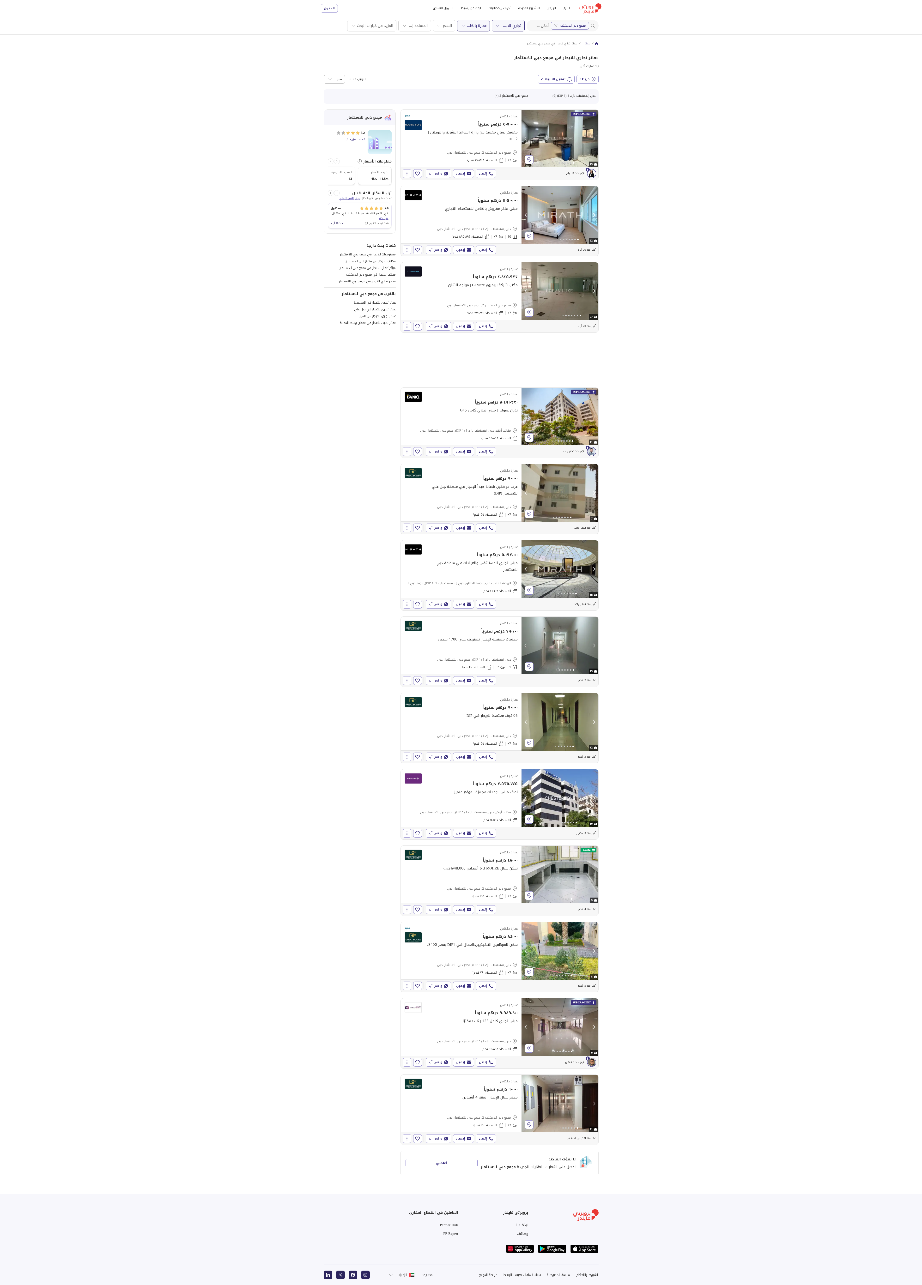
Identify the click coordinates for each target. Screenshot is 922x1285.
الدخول (329, 8)
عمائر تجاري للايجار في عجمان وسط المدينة (368, 323)
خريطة (585, 79)
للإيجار (552, 8)
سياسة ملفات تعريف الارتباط (522, 1275)
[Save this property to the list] (417, 173)
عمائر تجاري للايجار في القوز (378, 316)
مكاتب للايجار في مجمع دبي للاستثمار (371, 261)
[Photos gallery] (560, 138)
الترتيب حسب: (357, 79)
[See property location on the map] (529, 159)
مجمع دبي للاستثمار (573, 26)
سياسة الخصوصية (558, 1275)
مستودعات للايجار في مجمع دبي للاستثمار (368, 254)
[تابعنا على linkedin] (328, 1275)
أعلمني (441, 1163)
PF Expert (450, 1233)
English (427, 1275)
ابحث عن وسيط (471, 8)
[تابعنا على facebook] (353, 1275)
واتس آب (435, 173)
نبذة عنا (522, 1225)
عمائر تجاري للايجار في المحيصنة (375, 303)
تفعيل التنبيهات (553, 79)
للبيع (567, 8)
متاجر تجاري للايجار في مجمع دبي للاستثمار (367, 281)
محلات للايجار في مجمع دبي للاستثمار (371, 274)
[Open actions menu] (407, 173)
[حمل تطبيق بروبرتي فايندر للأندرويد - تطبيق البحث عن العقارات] (552, 1249)
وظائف (522, 1233)
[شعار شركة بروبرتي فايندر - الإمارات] (590, 8)
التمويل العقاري (443, 8)
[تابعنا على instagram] (365, 1275)
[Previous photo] (526, 138)
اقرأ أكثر (383, 218)
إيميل (460, 173)
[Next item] (331, 161)
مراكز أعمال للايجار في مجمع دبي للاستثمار (368, 268)
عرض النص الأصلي (349, 198)
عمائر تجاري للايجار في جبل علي (375, 309)
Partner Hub (449, 1225)
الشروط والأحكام (587, 1275)
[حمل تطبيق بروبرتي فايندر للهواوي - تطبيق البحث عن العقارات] (520, 1249)
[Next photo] (594, 138)
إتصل (483, 173)
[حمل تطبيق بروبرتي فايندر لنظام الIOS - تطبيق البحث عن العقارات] (584, 1249)
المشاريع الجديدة (529, 8)
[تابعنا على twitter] (340, 1275)
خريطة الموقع (488, 1275)
